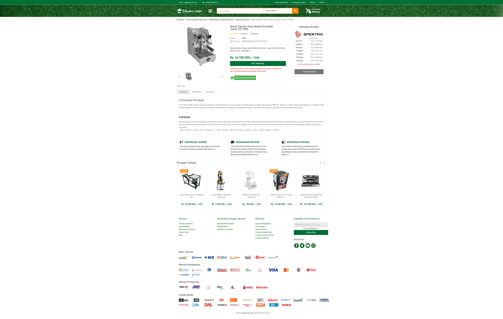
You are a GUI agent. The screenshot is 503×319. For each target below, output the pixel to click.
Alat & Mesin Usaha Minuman (221, 20)
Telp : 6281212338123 (210, 2)
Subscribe (311, 232)
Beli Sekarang (258, 63)
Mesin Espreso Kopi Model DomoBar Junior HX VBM (251, 28)
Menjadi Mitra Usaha (225, 224)
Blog (180, 235)
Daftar (321, 2)
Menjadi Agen (223, 226)
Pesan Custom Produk (264, 235)
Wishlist (254, 34)
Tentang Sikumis (186, 224)
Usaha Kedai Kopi (242, 20)
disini (318, 64)
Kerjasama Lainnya (225, 229)
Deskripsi (183, 92)
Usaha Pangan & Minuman (196, 20)
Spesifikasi (196, 92)
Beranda (180, 20)
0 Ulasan (244, 34)
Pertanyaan (260, 226)
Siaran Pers (183, 232)
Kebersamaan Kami (187, 229)
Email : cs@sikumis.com (188, 2)
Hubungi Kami (261, 229)
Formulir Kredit (309, 71)
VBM (244, 38)
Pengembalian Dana (263, 232)
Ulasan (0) (210, 92)
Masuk (312, 2)
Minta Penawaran (281, 2)
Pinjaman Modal (262, 238)
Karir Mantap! (184, 226)
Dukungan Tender (298, 2)
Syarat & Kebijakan (263, 224)
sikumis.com (248, 313)
